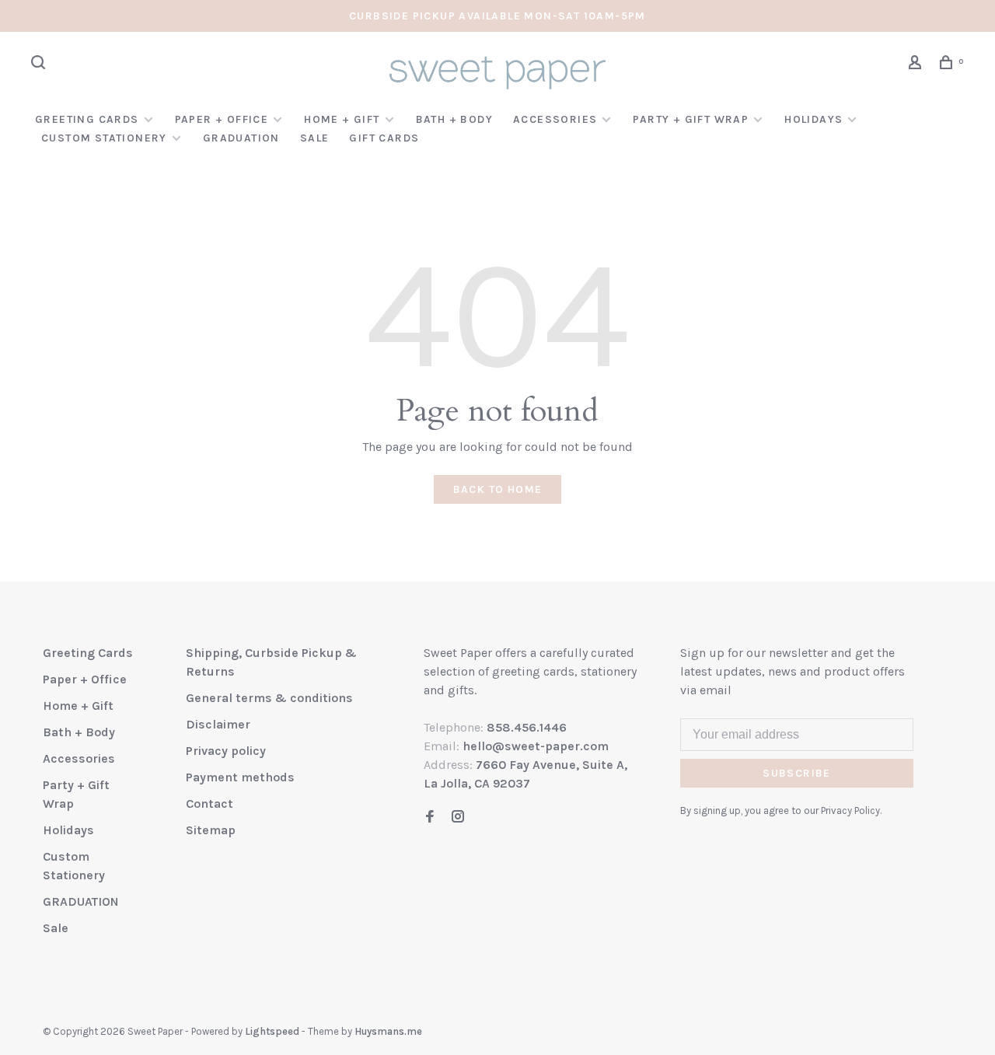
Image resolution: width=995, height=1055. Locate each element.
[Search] (40, 65)
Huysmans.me (388, 1031)
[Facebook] (430, 817)
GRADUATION (241, 138)
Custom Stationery (104, 138)
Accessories (555, 119)
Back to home (498, 489)
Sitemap (211, 830)
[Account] (917, 65)
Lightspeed (272, 1031)
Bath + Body (454, 119)
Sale (315, 138)
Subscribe (797, 773)
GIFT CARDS (384, 138)
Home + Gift (341, 119)
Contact (209, 803)
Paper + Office (222, 119)
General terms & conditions (269, 697)
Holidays (813, 119)
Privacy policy (226, 750)
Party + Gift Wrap (691, 119)
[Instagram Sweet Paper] (458, 817)
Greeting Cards (87, 119)
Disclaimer (218, 724)
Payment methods (240, 777)
